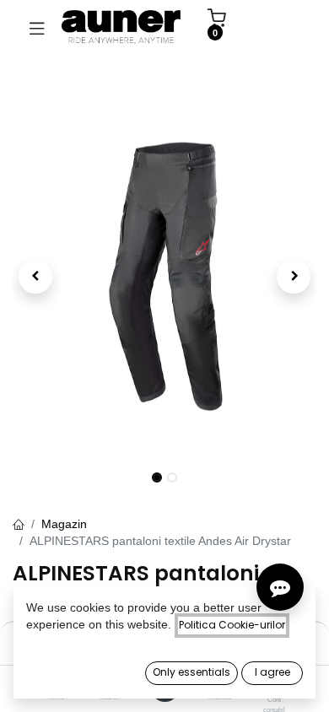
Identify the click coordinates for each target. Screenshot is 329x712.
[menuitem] (274, 27)
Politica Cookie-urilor (232, 625)
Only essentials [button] (191, 672)
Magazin (64, 524)
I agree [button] (272, 672)
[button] (35, 277)
